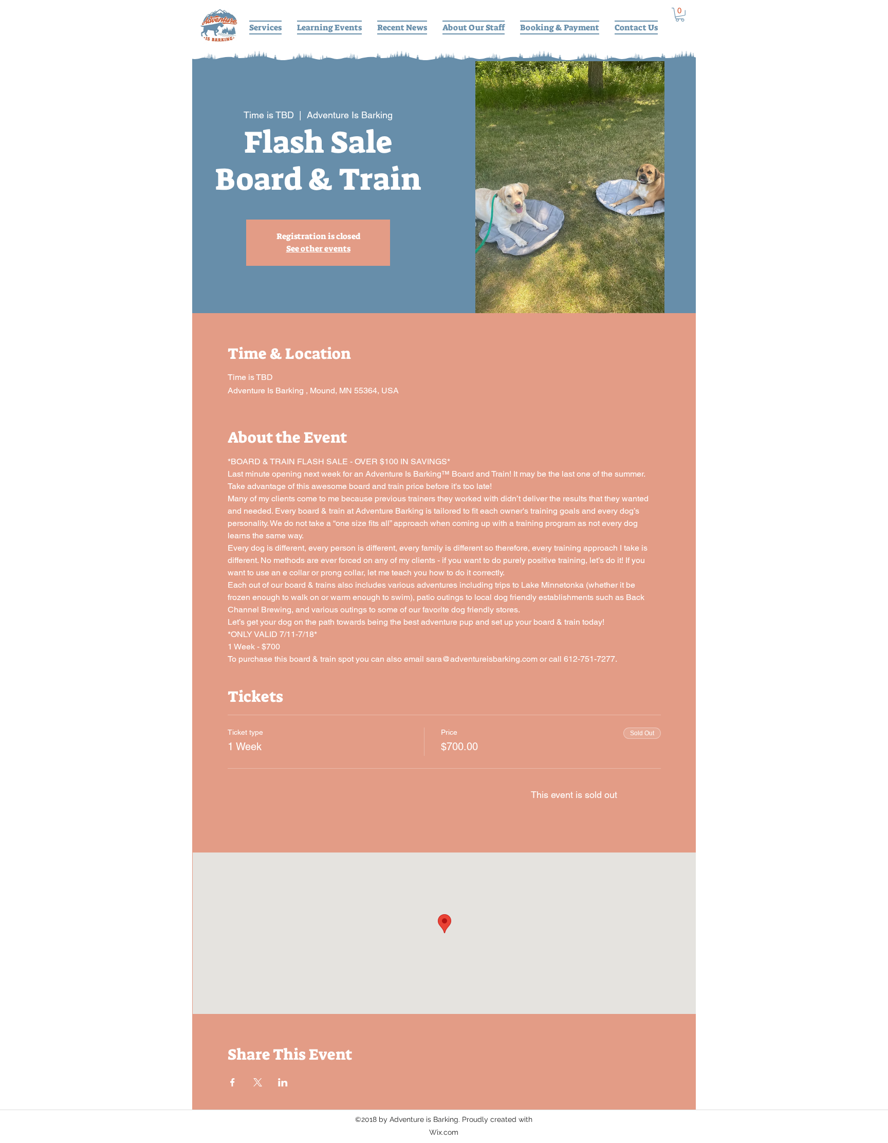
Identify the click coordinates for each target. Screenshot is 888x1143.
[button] (680, 15)
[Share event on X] (258, 1082)
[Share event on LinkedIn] (283, 1082)
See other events (318, 248)
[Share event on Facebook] (232, 1082)
